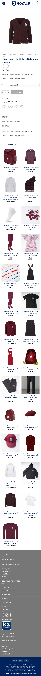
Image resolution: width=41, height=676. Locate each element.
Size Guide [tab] (5, 126)
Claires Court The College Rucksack (31, 368)
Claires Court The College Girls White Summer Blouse (31, 513)
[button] (3, 3)
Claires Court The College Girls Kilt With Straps (31, 284)
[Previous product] (7, 66)
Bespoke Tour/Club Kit (14, 666)
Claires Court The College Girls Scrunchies (31, 226)
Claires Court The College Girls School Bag (11, 168)
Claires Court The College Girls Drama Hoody (31, 483)
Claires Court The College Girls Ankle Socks (11, 226)
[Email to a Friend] (14, 106)
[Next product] (3, 66)
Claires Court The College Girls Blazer (11, 340)
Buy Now (17, 92)
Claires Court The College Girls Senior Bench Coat (31, 454)
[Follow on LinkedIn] (10, 615)
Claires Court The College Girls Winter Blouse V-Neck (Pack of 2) (11, 483)
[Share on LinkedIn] (21, 106)
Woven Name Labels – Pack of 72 (10, 284)
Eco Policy (4, 598)
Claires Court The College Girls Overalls (31, 168)
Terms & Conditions (8, 591)
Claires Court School (16, 54)
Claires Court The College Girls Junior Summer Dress (31, 255)
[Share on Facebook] (7, 106)
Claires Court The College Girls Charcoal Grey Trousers (31, 397)
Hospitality (21, 667)
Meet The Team (6, 602)
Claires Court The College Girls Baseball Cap (11, 454)
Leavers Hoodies (29, 666)
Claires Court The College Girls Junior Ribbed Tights (10, 312)
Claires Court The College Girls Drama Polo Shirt (31, 312)
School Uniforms (20, 664)
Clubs (30, 664)
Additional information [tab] (10, 121)
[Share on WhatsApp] (3, 106)
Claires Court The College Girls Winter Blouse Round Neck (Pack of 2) (11, 197)
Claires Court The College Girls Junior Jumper (11, 512)
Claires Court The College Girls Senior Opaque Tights (11, 255)
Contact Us (5, 606)
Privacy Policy (6, 587)
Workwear (30, 667)
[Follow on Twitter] (7, 615)
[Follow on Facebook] (3, 615)
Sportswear (11, 667)
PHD (35, 673)
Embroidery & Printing (13, 669)
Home (3, 54)
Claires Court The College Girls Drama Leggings (11, 397)
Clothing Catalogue (29, 669)
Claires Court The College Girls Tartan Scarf (31, 196)
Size (2, 84)
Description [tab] (6, 117)
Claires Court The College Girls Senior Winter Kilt (31, 340)
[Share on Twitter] (10, 106)
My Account (5, 595)
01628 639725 (9, 560)
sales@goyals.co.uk (12, 564)
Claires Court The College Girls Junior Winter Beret (31, 426)
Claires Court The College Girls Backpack (11, 426)
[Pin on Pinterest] (17, 106)
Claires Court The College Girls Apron (11, 368)
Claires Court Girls (12, 102)
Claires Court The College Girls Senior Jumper (11, 542)
